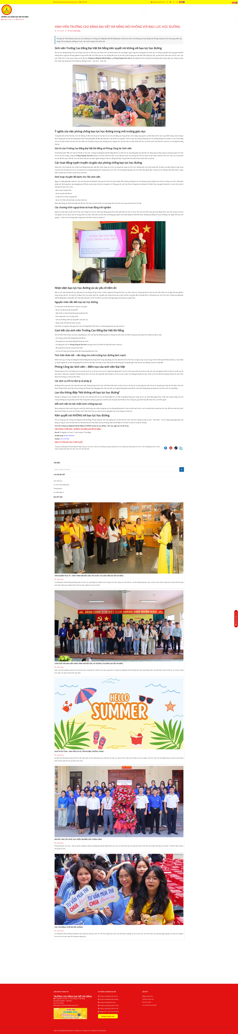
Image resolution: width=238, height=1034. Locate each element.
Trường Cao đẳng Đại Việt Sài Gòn (108, 996)
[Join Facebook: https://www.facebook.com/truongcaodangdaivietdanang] (167, 2)
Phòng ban (144, 12)
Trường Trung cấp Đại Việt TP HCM (108, 1005)
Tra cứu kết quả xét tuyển (149, 1005)
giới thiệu (79, 12)
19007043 (84, 2)
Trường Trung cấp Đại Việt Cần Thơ (108, 1008)
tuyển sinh (93, 12)
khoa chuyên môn (128, 12)
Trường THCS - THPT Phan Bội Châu (109, 1011)
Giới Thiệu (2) (58, 481)
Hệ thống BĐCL (172, 12)
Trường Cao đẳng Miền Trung (107, 1002)
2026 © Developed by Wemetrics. (64, 1030)
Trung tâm (158, 12)
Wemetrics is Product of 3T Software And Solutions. (91, 1030)
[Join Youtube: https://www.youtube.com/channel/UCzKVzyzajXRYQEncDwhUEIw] (170, 2)
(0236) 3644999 (69, 436)
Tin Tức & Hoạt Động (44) (61, 485)
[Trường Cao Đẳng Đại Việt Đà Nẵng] (180, 2)
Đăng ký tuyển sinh (158, 2)
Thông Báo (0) (58, 488)
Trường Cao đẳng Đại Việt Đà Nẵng (108, 999)
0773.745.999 (64, 439)
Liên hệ (199, 12)
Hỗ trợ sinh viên (146, 1002)
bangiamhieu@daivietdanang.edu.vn (66, 2)
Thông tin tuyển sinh (148, 999)
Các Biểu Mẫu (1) (59, 492)
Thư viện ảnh (187, 12)
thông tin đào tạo (109, 12)
